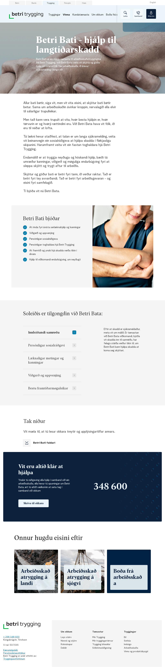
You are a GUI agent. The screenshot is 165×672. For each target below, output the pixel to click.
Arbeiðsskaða (131, 648)
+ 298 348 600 (11, 637)
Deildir (64, 648)
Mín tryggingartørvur (102, 641)
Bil (125, 637)
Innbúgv (127, 644)
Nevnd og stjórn (69, 641)
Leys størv (66, 637)
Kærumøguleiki (10, 650)
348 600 (110, 486)
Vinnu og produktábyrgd (136, 651)
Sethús (127, 641)
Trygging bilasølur (101, 644)
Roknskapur (67, 644)
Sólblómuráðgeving (101, 648)
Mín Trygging (98, 637)
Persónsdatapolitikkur (14, 653)
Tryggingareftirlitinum (14, 659)
